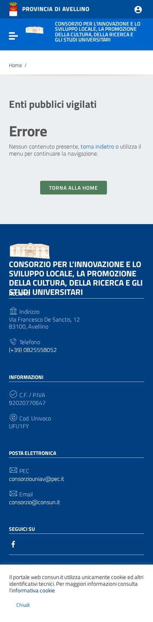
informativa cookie (33, 590)
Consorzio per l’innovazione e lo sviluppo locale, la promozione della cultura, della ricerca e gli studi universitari (76, 278)
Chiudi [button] (23, 605)
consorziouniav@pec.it (36, 478)
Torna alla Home (73, 188)
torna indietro (97, 146)
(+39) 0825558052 (33, 349)
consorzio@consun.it (34, 502)
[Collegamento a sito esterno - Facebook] (13, 543)
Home (15, 65)
